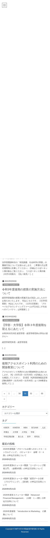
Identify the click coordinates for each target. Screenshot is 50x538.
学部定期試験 (9, 437)
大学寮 (15, 432)
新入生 (20, 437)
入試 (43, 428)
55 (42, 394)
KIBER (6, 428)
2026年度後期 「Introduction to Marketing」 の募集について (24, 513)
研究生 (37, 437)
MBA (25, 428)
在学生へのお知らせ (11, 285)
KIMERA (16, 428)
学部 (32, 432)
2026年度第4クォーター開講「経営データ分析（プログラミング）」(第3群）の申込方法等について (24, 481)
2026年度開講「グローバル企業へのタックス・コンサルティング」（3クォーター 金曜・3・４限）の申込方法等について (24, 452)
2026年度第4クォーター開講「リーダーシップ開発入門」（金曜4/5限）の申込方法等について (24, 467)
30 (19, 394)
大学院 (24, 432)
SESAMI (34, 428)
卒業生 (6, 432)
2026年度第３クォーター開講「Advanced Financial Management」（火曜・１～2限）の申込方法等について (24, 498)
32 (31, 394)
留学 (29, 437)
